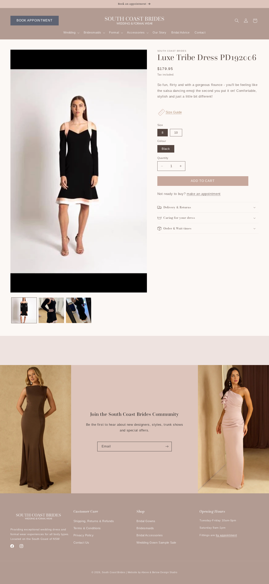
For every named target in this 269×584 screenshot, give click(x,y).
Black (166, 148)
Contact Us (81, 542)
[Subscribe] (167, 446)
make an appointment (204, 194)
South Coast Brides (113, 572)
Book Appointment (35, 20)
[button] (71, 32)
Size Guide (174, 112)
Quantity (162, 157)
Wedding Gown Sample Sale (156, 542)
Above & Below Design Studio (159, 572)
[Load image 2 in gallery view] (51, 310)
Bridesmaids (145, 528)
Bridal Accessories (149, 535)
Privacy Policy (83, 535)
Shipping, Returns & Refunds (93, 521)
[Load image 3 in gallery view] (78, 310)
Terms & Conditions (87, 528)
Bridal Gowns (145, 521)
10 (176, 132)
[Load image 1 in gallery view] (24, 310)
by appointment (226, 535)
